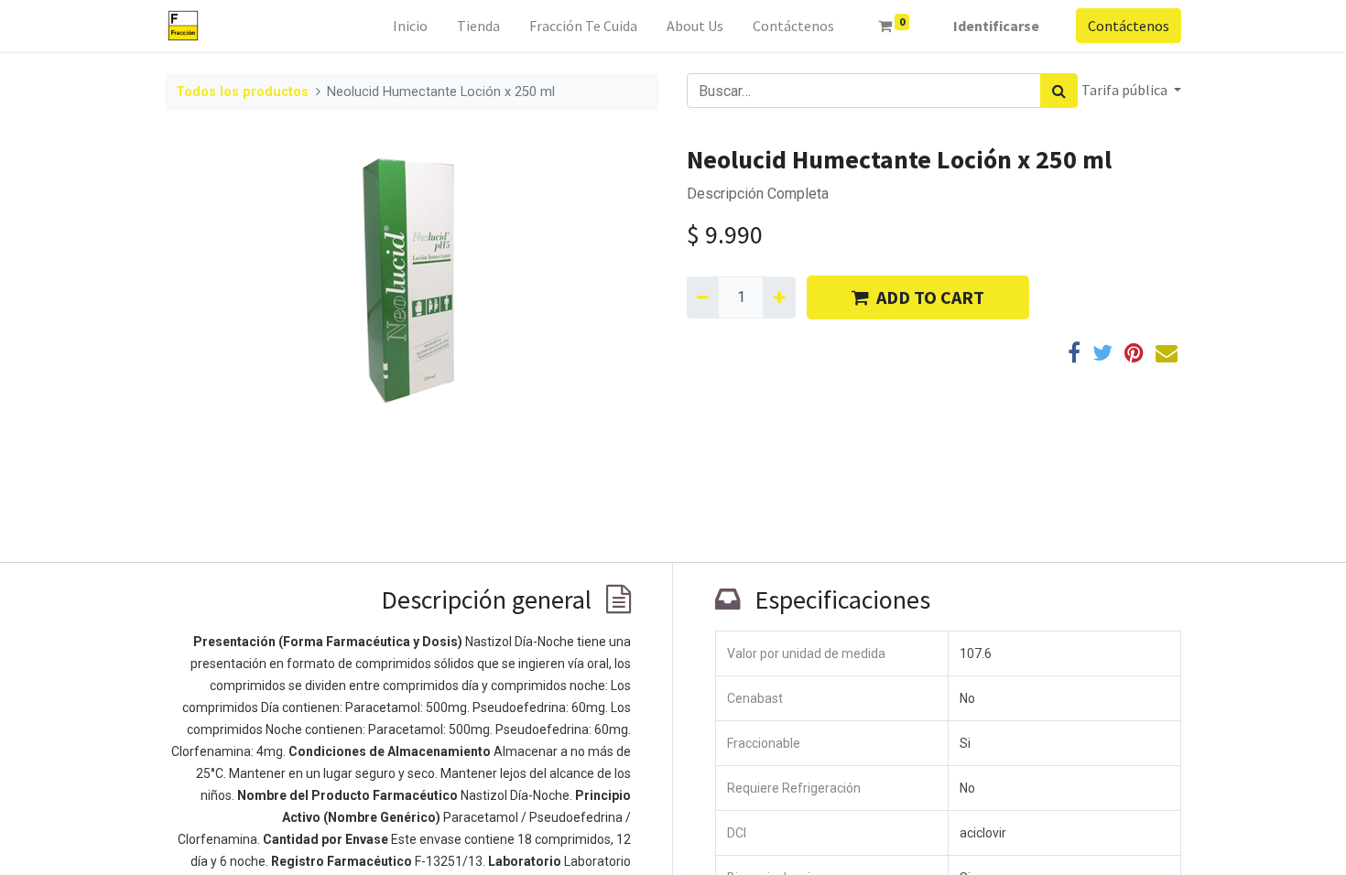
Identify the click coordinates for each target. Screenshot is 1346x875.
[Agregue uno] (779, 297)
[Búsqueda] (1059, 90)
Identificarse (996, 25)
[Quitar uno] (703, 297)
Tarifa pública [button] (1125, 90)
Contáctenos (1128, 25)
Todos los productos (242, 92)
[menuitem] (410, 25)
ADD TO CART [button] (930, 297)
